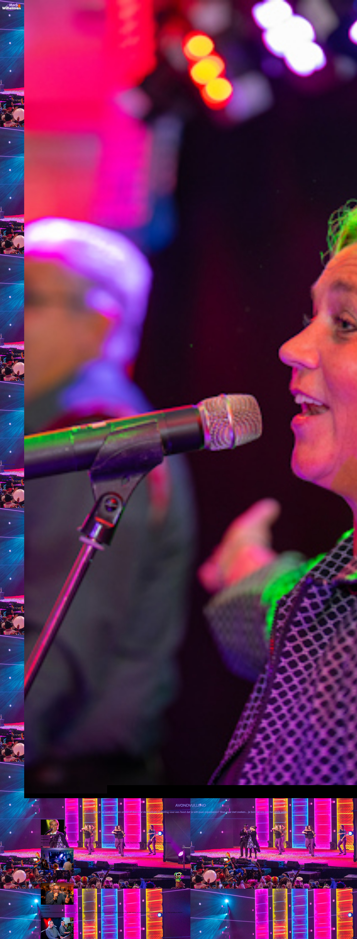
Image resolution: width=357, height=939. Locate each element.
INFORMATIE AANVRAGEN (11, 479)
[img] (190, 399)
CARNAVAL (6, 472)
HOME (4, 461)
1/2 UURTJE (6, 468)
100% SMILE (6, 475)
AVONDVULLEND (8, 464)
